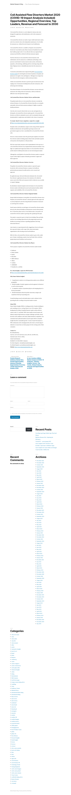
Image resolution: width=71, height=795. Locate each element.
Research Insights (15, 738)
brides (12, 655)
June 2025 (39, 473)
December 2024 (40, 485)
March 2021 (39, 568)
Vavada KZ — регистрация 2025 (43, 441)
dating (12, 674)
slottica (13, 756)
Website (11, 407)
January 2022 (40, 557)
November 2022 (40, 537)
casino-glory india (15, 667)
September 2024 (40, 491)
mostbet (13, 715)
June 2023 (39, 522)
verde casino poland (16, 771)
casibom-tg (13, 659)
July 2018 (39, 623)
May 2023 (39, 524)
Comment (12, 385)
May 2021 (39, 564)
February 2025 (40, 481)
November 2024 (40, 487)
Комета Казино (15, 779)
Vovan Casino (14, 775)
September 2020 (40, 578)
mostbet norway (15, 721)
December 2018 (40, 619)
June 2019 (39, 607)
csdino (12, 672)
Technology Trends (15, 764)
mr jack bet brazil (15, 723)
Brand (12, 653)
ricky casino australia (16, 748)
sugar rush (13, 758)
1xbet (12, 637)
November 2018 (40, 621)
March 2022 (39, 553)
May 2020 (39, 584)
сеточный (13, 783)
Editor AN (13, 27)
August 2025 (40, 469)
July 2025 (39, 471)
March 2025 (39, 479)
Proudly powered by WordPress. (25, 790)
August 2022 (40, 543)
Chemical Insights (15, 669)
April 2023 (39, 526)
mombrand (13, 703)
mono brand (14, 705)
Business (13, 657)
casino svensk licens (16, 665)
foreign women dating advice (18, 682)
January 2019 (40, 617)
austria (12, 647)
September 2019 (40, 601)
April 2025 (39, 477)
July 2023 (39, 520)
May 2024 (39, 500)
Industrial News (15, 690)
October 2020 (40, 576)
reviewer (13, 746)
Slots (12, 752)
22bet (12, 645)
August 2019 (40, 603)
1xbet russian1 (14, 643)
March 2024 (39, 504)
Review (13, 742)
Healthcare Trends (15, 688)
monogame (13, 711)
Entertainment (14, 676)
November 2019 (40, 597)
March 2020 (39, 588)
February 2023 (40, 531)
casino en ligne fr (15, 663)
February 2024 (40, 506)
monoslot (13, 713)
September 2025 (40, 467)
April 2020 (39, 586)
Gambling (13, 684)
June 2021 (39, 562)
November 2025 (40, 462)
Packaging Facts (15, 727)
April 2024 (39, 502)
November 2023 (40, 512)
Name (11, 401)
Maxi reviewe (14, 696)
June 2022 (39, 547)
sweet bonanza (14, 760)
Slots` (12, 754)
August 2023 (40, 518)
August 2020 (40, 580)
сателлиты (13, 781)
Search (11, 426)
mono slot (13, 707)
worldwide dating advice (17, 777)
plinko (12, 731)
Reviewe (13, 744)
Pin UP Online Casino (16, 729)
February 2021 (40, 570)
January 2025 (40, 483)
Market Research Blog (16, 4)
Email (29, 401)
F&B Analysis (14, 678)
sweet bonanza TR (15, 762)
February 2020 (40, 590)
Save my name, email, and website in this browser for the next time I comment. (27, 413)
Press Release (29, 351)
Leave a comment (30, 27)
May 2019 (39, 609)
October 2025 (40, 465)
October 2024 (40, 489)
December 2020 (40, 572)
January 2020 (40, 592)
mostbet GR (14, 717)
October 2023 (40, 514)
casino (12, 661)
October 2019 (40, 599)
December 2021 (40, 559)
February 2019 (40, 615)
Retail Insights (14, 740)
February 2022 (40, 555)
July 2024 (39, 495)
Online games (14, 725)
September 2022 (40, 541)
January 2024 (40, 508)
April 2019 (39, 611)
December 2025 (40, 460)
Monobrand (14, 709)
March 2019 (39, 613)
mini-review (14, 698)
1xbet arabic (14, 639)
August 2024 (40, 493)
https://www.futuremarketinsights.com (23, 347)
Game (12, 686)
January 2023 (40, 533)
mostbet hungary (15, 719)
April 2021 (39, 566)
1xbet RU (13, 641)
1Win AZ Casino (15, 634)
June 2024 (39, 498)
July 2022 (39, 545)
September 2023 (40, 516)
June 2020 (39, 582)
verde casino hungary (16, 769)
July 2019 (39, 605)
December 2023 (40, 510)
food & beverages (15, 680)
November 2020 (40, 574)
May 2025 (39, 475)
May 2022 (39, 549)
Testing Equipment (15, 766)
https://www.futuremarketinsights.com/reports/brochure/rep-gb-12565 (28, 272)
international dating (15, 694)
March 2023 (39, 529)
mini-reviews (14, 700)
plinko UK (13, 733)
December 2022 (40, 535)
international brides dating (17, 692)
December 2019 (40, 595)
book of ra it (14, 651)
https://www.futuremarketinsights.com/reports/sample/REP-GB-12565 (28, 123)
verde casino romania (16, 773)
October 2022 (40, 539)
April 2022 (39, 551)
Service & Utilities (15, 750)
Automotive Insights (16, 649)
